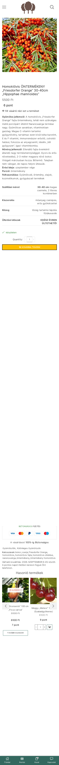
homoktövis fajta (23, 555)
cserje (25, 552)
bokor (18, 552)
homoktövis (8, 555)
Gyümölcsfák (9, 548)
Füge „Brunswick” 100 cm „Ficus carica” (15, 608)
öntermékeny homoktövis (43, 558)
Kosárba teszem (31, 247)
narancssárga (9, 558)
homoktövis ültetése (43, 555)
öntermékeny (23, 558)
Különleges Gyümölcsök (29, 548)
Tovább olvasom (15, 633)
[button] (49, 627)
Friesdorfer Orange (38, 552)
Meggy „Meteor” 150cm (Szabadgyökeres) (44, 610)
